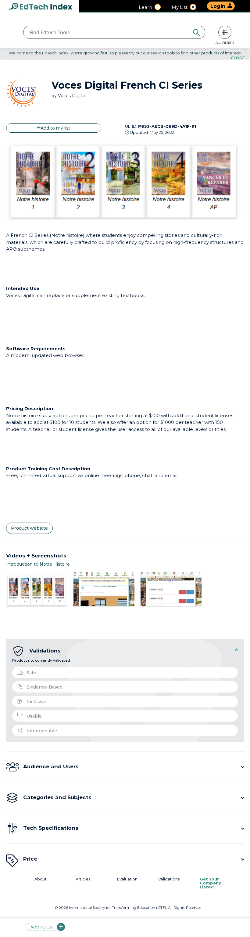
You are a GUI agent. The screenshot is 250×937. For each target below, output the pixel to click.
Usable (34, 716)
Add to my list (55, 128)
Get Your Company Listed (210, 883)
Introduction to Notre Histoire (38, 564)
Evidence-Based (44, 687)
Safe (31, 672)
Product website (29, 528)
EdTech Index (45, 7)
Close (238, 57)
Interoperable (42, 730)
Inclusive (36, 701)
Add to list (42, 927)
